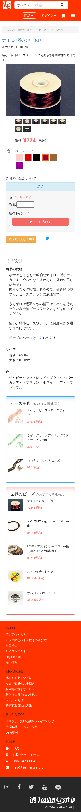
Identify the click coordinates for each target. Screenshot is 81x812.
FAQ (16, 748)
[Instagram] (8, 787)
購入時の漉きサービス (20, 689)
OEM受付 (12, 732)
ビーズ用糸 (57, 29)
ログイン (48, 15)
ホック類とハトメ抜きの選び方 (26, 640)
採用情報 (11, 662)
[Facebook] (21, 787)
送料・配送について (23, 178)
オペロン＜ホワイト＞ (41, 593)
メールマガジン (16, 700)
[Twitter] (33, 787)
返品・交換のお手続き (20, 683)
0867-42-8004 (24, 761)
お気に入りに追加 (23, 239)
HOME (9, 29)
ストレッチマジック (40, 571)
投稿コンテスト (16, 651)
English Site (13, 657)
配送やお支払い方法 (19, 678)
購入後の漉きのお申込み (22, 695)
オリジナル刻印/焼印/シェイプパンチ (30, 721)
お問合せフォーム (26, 754)
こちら (41, 337)
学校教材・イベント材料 (22, 727)
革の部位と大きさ (17, 634)
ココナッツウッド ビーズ (43, 460)
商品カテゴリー (26, 29)
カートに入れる (40, 222)
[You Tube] (46, 787)
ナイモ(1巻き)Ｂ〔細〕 (42, 501)
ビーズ (42, 29)
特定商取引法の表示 (19, 706)
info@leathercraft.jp (28, 767)
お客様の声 (13, 645)
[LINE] (58, 787)
